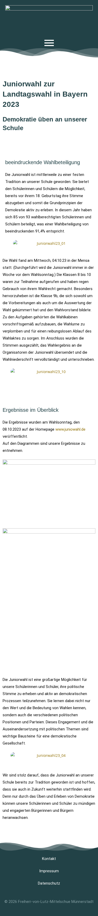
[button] (7, 243)
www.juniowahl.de (70, 429)
